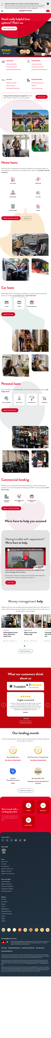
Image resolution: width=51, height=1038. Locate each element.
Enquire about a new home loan (13, 69)
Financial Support (5, 881)
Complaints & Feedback (7, 888)
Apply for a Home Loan (7, 868)
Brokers (3, 916)
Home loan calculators (11, 64)
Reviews (3, 904)
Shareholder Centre (6, 911)
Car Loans (3, 864)
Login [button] (48, 11)
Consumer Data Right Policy (6, 951)
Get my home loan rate (11, 66)
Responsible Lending (40, 947)
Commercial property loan (37, 82)
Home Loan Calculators (7, 886)
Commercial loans (36, 79)
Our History (4, 901)
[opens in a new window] (2, 840)
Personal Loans (5, 866)
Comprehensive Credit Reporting (27, 947)
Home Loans (4, 861)
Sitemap (3, 921)
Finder (13, 783)
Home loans (9, 60)
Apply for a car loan (10, 85)
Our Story (3, 899)
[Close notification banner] (48, 4)
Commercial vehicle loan (37, 88)
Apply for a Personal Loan (7, 873)
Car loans (9, 79)
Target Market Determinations (14, 947)
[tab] (24, 646)
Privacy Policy (4, 947)
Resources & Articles (6, 884)
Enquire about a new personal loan (39, 69)
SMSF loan (33, 85)
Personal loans (35, 60)
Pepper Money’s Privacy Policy (31, 963)
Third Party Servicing (6, 913)
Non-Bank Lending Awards (13, 760)
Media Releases (5, 909)
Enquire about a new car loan (13, 88)
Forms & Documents (6, 891)
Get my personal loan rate (37, 66)
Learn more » (35, 8)
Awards (3, 918)
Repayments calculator (36, 64)
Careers (3, 906)
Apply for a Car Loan (6, 871)
